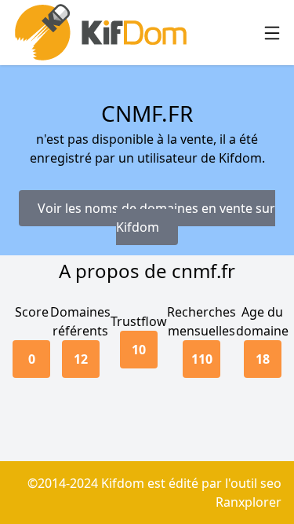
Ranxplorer (248, 502)
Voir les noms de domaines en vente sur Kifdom (156, 218)
